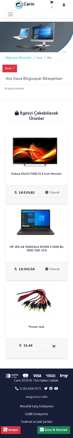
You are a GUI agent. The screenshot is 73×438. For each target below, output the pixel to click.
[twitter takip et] (45, 388)
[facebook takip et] (51, 388)
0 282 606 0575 (29, 388)
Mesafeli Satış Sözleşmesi (36, 406)
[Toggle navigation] (10, 14)
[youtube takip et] (56, 388)
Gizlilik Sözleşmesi (36, 414)
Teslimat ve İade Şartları (37, 422)
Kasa (8, 68)
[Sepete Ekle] (53, 346)
